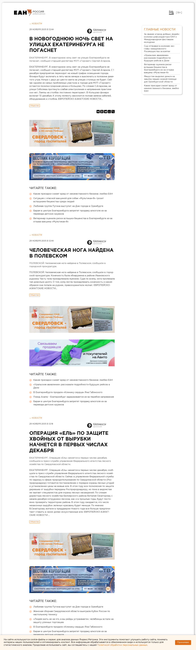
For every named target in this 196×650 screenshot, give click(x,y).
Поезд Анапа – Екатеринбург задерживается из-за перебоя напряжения (73, 397)
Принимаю (183, 642)
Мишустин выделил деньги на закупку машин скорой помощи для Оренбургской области (160, 79)
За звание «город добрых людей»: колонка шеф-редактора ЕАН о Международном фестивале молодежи (161, 38)
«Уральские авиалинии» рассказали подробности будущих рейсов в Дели (71, 386)
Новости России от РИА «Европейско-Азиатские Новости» (23, 12)
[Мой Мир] (109, 111)
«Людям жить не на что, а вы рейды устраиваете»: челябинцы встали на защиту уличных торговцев (73, 620)
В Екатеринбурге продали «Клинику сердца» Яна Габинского (67, 392)
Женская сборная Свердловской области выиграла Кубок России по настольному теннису (71, 613)
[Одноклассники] (101, 111)
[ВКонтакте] (98, 111)
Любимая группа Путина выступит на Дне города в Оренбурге (68, 206)
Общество (34, 105)
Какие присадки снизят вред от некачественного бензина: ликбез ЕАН (73, 194)
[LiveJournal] (113, 111)
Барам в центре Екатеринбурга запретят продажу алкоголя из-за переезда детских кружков (70, 212)
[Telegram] (105, 111)
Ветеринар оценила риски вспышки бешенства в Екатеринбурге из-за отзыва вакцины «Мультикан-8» (72, 220)
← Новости (35, 23)
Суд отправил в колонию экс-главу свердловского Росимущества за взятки (159, 48)
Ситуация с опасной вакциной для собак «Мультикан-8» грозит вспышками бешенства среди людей (68, 200)
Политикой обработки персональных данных (122, 645)
